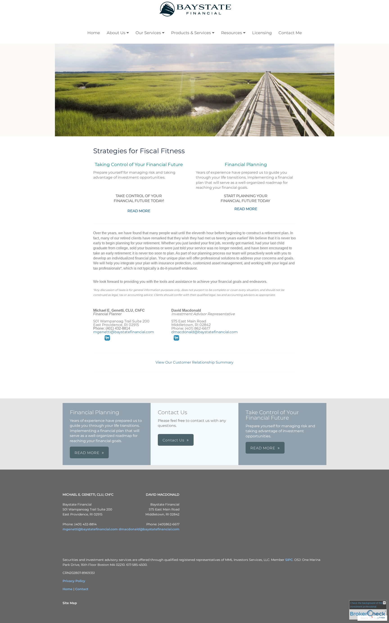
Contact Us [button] (173, 440)
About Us (116, 32)
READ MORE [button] (87, 453)
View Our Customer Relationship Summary (194, 362)
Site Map (70, 603)
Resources (231, 32)
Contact (81, 589)
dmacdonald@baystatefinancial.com (204, 332)
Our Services (148, 32)
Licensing (262, 32)
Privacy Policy (74, 581)
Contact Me (290, 32)
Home (93, 32)
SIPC (289, 560)
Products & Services (191, 32)
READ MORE (138, 211)
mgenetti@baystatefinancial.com (123, 332)
